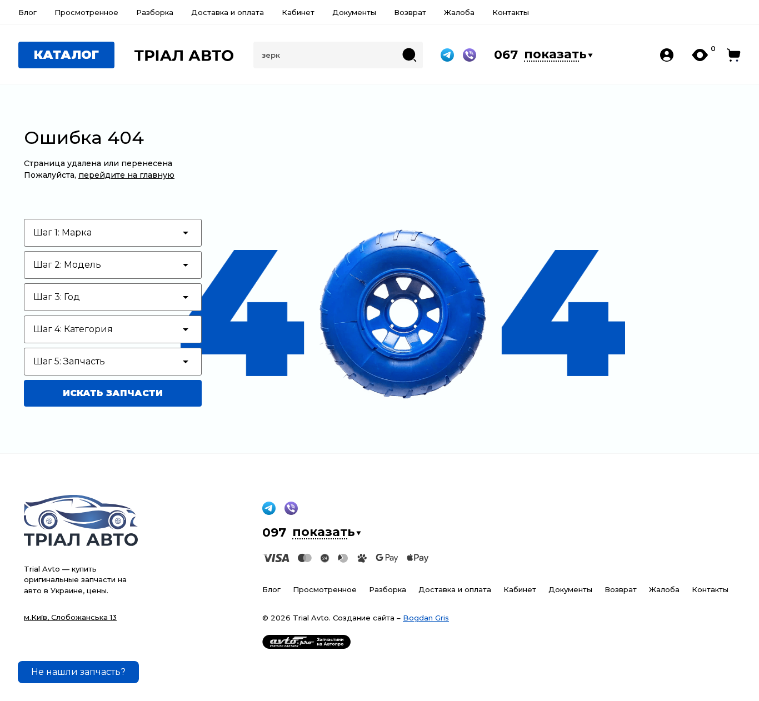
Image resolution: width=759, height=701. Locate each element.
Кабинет (298, 12)
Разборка (154, 12)
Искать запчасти (113, 393)
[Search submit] (409, 55)
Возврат (410, 12)
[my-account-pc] (666, 55)
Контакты (510, 12)
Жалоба (459, 12)
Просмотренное (86, 12)
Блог (27, 12)
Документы (354, 12)
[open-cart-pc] (734, 55)
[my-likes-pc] (700, 55)
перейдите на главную (126, 175)
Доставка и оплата (227, 12)
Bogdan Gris (426, 617)
